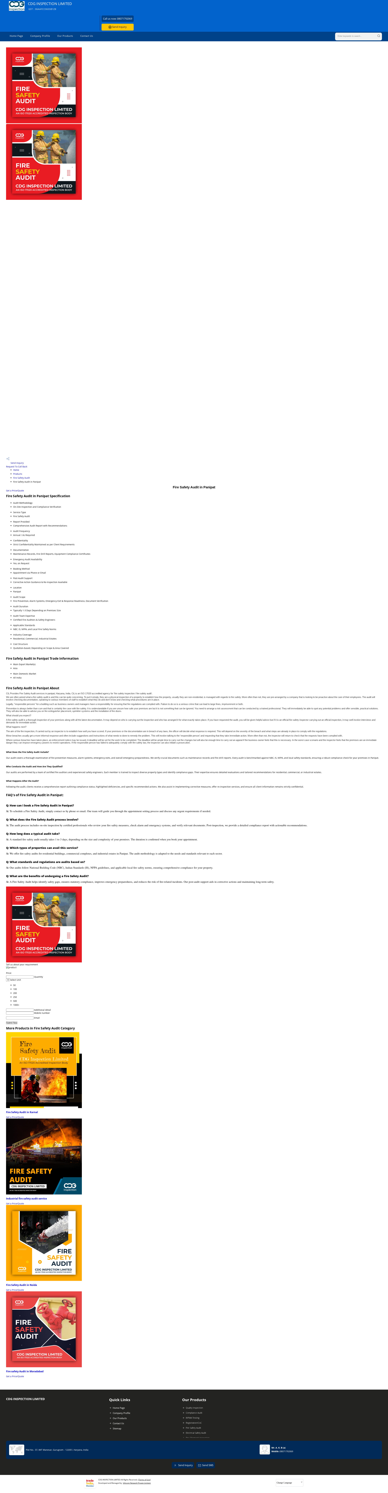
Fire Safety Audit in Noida (21, 1285)
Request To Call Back (16, 466)
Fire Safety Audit (21, 477)
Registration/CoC (194, 1422)
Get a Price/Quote (15, 490)
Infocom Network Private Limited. (137, 1483)
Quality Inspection (194, 1407)
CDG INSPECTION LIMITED (50, 5)
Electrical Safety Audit (196, 1432)
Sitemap (117, 1428)
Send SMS (207, 1465)
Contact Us (86, 35)
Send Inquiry (119, 27)
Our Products (65, 35)
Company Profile (40, 35)
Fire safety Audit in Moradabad (24, 1371)
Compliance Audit (194, 1412)
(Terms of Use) (144, 1479)
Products (17, 473)
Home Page (16, 35)
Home (16, 469)
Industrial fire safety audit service (26, 1198)
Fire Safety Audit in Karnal (22, 1112)
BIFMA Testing (192, 1417)
